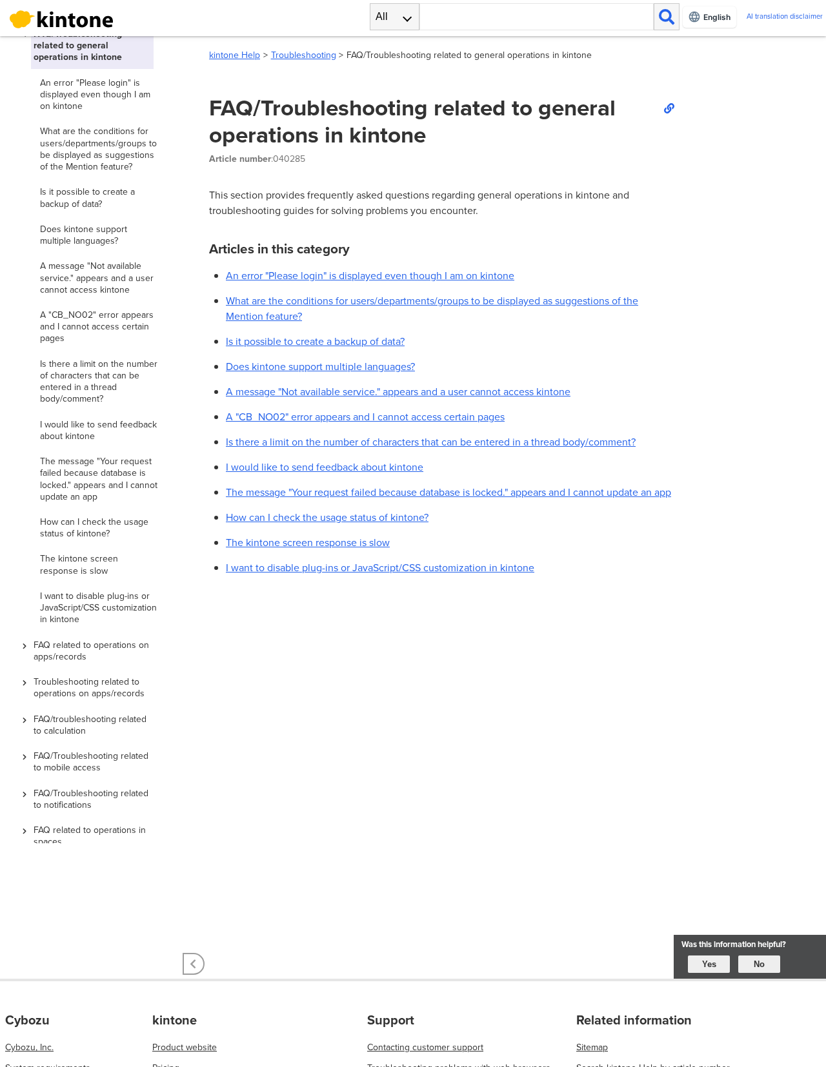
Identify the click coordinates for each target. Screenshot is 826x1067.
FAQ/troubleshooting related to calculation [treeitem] (90, 725)
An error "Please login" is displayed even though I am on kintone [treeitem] (95, 94)
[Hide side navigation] (194, 964)
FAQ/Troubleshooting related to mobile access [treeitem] (91, 761)
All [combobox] (382, 16)
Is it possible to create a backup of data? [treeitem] (87, 197)
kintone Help (234, 55)
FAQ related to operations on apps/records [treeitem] (91, 650)
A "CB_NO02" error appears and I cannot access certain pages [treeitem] (97, 326)
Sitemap (592, 1047)
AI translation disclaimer (785, 16)
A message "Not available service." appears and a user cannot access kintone (398, 391)
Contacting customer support (425, 1047)
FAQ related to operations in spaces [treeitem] (90, 835)
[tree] (96, 439)
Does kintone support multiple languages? (320, 366)
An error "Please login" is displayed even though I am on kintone (370, 275)
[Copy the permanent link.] (668, 107)
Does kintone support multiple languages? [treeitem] (83, 235)
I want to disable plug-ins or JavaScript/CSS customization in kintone (380, 567)
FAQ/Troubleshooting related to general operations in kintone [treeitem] (78, 45)
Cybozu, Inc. (29, 1047)
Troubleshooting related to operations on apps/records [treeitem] (89, 687)
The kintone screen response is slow (308, 542)
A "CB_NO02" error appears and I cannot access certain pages (365, 416)
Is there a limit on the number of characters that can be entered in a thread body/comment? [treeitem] (98, 381)
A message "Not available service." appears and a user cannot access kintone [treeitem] (97, 277)
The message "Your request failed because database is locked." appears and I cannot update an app (448, 492)
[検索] (667, 16)
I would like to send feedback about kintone (324, 467)
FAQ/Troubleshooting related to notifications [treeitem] (91, 799)
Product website (184, 1047)
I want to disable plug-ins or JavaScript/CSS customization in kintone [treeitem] (98, 607)
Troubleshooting (303, 55)
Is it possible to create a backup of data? (315, 341)
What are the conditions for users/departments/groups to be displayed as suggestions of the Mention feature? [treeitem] (98, 148)
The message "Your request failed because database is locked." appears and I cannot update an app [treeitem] (98, 479)
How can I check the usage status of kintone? (327, 517)
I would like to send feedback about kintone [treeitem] (98, 430)
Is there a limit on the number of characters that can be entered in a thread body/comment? (431, 442)
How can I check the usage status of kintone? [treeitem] (94, 527)
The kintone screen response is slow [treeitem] (79, 564)
